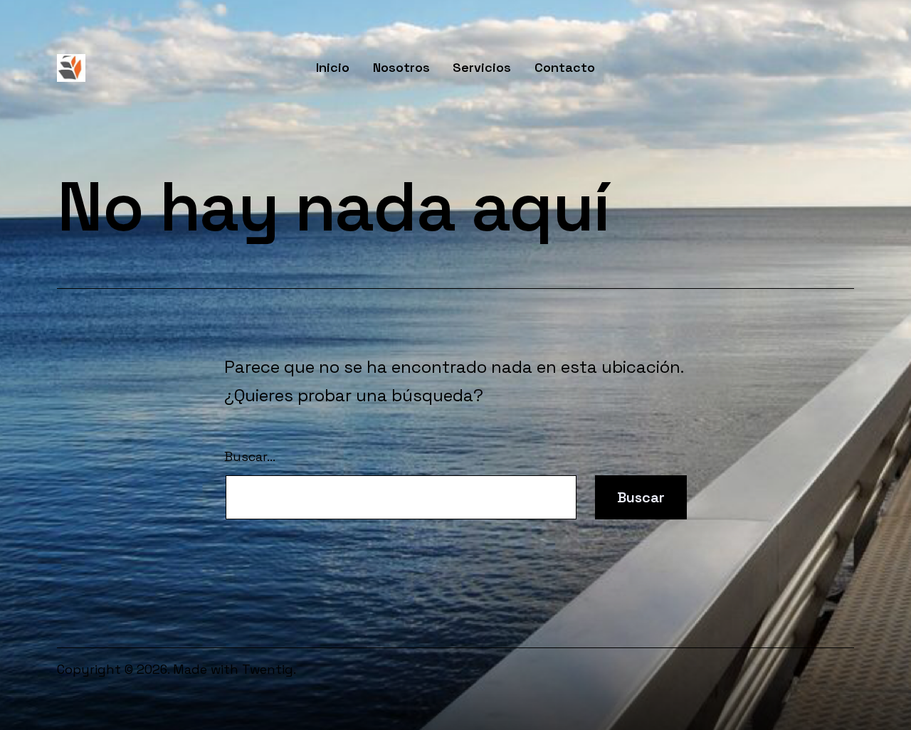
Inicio (332, 67)
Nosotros (401, 67)
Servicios (482, 67)
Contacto (565, 67)
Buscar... (249, 456)
